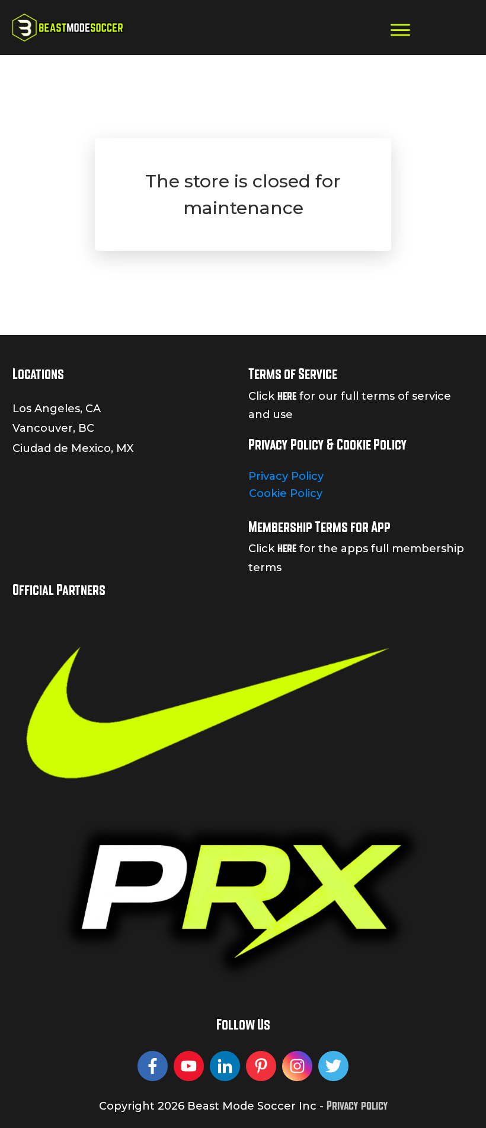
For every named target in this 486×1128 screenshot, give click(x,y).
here (286, 395)
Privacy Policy (286, 476)
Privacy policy (357, 1105)
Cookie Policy (285, 493)
